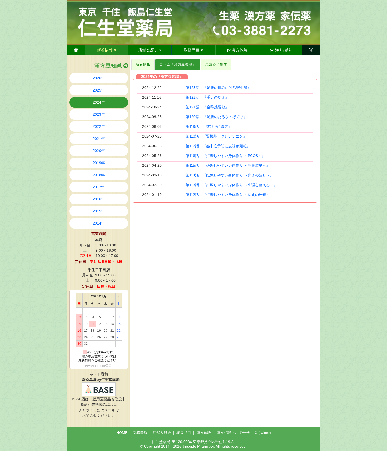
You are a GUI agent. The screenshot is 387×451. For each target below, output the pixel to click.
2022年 (99, 126)
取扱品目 (192, 50)
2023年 (99, 114)
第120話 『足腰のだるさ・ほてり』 (216, 117)
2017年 (99, 187)
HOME (121, 432)
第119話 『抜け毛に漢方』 (209, 126)
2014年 (99, 223)
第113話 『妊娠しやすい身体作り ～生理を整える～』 (231, 185)
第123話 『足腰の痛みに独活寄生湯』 (218, 87)
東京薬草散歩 (216, 64)
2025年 (99, 90)
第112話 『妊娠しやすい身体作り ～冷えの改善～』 (230, 194)
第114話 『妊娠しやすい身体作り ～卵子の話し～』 (230, 175)
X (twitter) (263, 432)
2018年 (99, 175)
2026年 (99, 78)
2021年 (99, 138)
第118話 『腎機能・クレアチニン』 (216, 136)
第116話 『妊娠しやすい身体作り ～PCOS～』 (225, 156)
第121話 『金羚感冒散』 (207, 107)
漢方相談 (282, 50)
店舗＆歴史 (148, 50)
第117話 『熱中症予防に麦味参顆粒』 (218, 146)
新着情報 (105, 50)
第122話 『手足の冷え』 (207, 97)
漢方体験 (239, 50)
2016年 (99, 199)
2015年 (99, 211)
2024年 (99, 102)
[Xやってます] (311, 50)
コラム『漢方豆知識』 (177, 64)
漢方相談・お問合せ (233, 432)
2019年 (99, 163)
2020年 (99, 151)
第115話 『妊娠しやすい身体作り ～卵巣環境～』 (228, 165)
